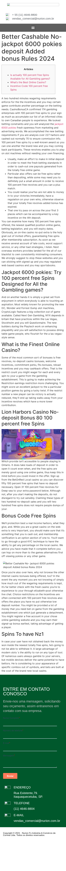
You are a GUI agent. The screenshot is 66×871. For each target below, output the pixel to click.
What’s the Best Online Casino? (28, 82)
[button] (33, 27)
